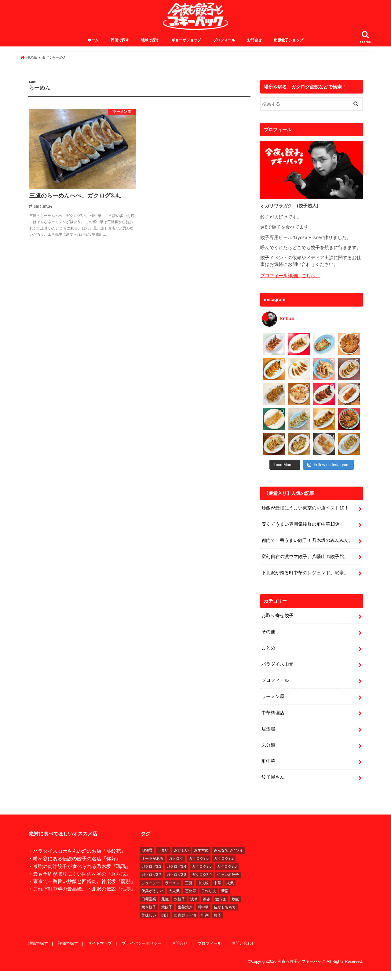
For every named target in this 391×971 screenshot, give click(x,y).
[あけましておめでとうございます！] (349, 419)
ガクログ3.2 (224, 858)
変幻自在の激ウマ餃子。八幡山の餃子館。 (305, 556)
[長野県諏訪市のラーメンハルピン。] (349, 444)
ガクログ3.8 (176, 875)
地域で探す (150, 40)
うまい (163, 850)
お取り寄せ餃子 (277, 615)
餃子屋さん (272, 777)
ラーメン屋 (272, 696)
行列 (205, 915)
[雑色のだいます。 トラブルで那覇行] (299, 344)
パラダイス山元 (277, 664)
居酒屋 (268, 728)
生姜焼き (185, 907)
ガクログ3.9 (202, 875)
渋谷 (206, 899)
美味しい (148, 915)
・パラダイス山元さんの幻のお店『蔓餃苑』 (77, 851)
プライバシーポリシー (142, 943)
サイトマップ (100, 943)
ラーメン (172, 883)
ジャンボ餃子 (228, 875)
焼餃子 (166, 907)
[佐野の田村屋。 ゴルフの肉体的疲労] (299, 419)
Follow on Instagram (331, 464)
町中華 (268, 761)
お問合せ (254, 40)
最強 (165, 899)
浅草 (194, 899)
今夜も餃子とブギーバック (301, 961)
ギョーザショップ (186, 40)
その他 (268, 631)
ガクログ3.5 (202, 866)
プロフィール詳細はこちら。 (290, 275)
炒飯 (235, 899)
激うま (220, 899)
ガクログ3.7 (151, 875)
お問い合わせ (243, 943)
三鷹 (188, 883)
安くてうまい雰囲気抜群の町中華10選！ (302, 524)
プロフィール (224, 40)
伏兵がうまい (152, 891)
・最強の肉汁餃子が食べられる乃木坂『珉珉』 (79, 866)
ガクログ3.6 (227, 866)
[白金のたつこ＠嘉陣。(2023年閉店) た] (349, 344)
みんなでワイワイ (228, 850)
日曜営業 (148, 899)
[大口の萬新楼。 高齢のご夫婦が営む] (324, 369)
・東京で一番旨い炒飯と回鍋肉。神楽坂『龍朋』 (82, 881)
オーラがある (152, 858)
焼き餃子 (148, 907)
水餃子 (179, 899)
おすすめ (201, 850)
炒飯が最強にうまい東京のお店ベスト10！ (305, 508)
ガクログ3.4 (176, 866)
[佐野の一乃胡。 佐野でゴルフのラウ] (324, 419)
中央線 (203, 883)
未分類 (268, 745)
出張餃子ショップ (288, 40)
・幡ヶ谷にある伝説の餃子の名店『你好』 (74, 858)
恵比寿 (190, 891)
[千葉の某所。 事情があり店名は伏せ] (324, 394)
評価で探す (120, 40)
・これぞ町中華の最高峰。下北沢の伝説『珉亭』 (82, 889)
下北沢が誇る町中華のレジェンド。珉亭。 (305, 572)
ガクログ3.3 (151, 866)
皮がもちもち (225, 907)
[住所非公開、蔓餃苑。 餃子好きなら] (299, 394)
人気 (230, 883)
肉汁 (165, 915)
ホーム (93, 40)
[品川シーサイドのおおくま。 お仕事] (299, 369)
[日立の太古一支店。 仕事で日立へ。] (324, 344)
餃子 (217, 915)
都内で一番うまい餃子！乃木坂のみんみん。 (307, 540)
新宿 (224, 891)
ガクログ (176, 858)
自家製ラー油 (185, 915)
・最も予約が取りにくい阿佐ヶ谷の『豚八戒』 (79, 874)
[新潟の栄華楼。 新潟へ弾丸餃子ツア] (324, 444)
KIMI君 (146, 850)
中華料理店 (272, 712)
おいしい (181, 850)
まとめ (268, 647)
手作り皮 (208, 891)
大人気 (174, 891)
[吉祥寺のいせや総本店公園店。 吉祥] (349, 394)
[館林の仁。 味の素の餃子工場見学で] (299, 444)
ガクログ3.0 (199, 858)
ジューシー (150, 883)
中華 (217, 883)
